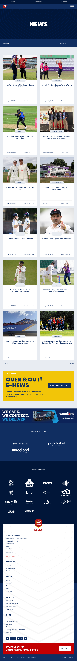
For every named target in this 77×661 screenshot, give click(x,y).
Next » (72, 363)
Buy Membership (11, 606)
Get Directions (10, 556)
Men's (8, 580)
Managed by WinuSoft (68, 657)
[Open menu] (72, 6)
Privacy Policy (20, 657)
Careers (8, 627)
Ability (8, 589)
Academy (9, 586)
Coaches (9, 591)
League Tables (10, 568)
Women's (9, 583)
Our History (9, 624)
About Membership (12, 604)
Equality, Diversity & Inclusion (15, 630)
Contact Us (9, 552)
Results (8, 571)
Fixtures (8, 565)
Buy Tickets (9, 601)
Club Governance (12, 621)
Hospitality (9, 609)
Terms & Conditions (31, 657)
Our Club (9, 618)
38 (10, 363)
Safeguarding (10, 632)
